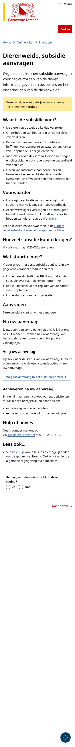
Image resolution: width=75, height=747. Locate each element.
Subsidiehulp (15, 452)
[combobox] (37, 29)
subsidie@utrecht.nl (21, 435)
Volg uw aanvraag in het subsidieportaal (34, 377)
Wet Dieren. (51, 218)
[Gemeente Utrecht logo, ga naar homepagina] (20, 12)
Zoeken (65, 29)
